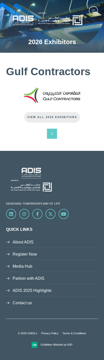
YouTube (64, 214)
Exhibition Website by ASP (56, 344)
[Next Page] (52, 134)
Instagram (24, 214)
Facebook (37, 214)
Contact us (22, 303)
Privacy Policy (50, 333)
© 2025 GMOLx (27, 333)
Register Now (25, 254)
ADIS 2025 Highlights (32, 290)
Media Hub (22, 266)
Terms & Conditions (74, 333)
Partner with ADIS (28, 278)
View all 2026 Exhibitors (52, 117)
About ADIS (23, 242)
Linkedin (11, 214)
